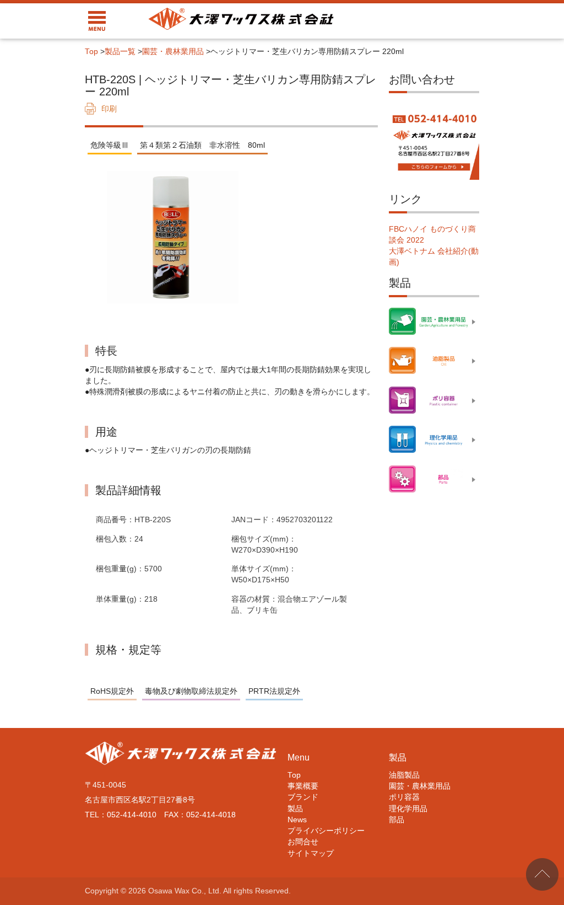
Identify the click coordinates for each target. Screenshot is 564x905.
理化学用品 (408, 809)
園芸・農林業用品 (173, 51)
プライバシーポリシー (326, 831)
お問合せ (303, 842)
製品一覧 (120, 51)
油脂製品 (404, 775)
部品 (396, 820)
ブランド (303, 797)
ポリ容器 (404, 797)
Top (91, 51)
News (297, 820)
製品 (295, 809)
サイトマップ (311, 853)
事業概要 (303, 786)
